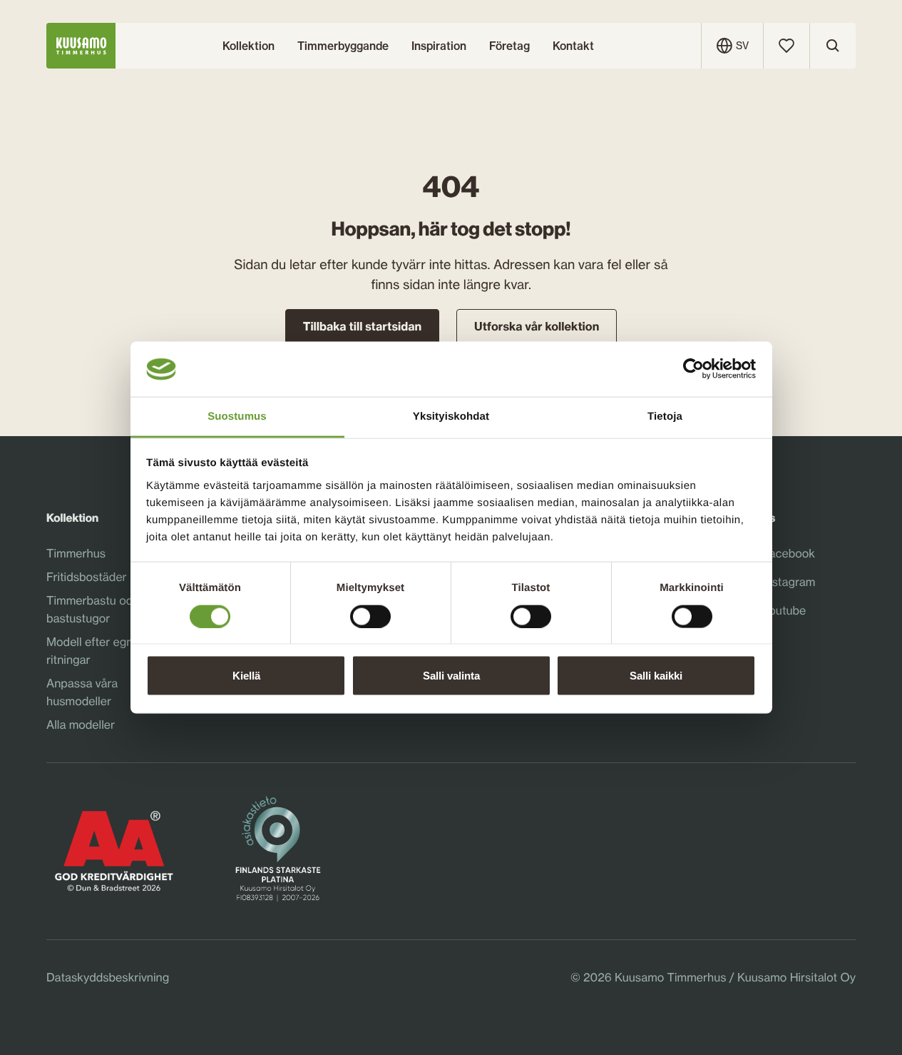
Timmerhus (76, 553)
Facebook (788, 554)
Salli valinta (451, 676)
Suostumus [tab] (237, 416)
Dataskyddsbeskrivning (107, 977)
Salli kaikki (656, 676)
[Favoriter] (786, 45)
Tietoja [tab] (664, 416)
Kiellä (246, 676)
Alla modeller (80, 724)
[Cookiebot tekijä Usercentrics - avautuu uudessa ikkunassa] (693, 369)
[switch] (370, 612)
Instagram (788, 582)
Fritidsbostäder (86, 577)
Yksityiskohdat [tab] (451, 416)
